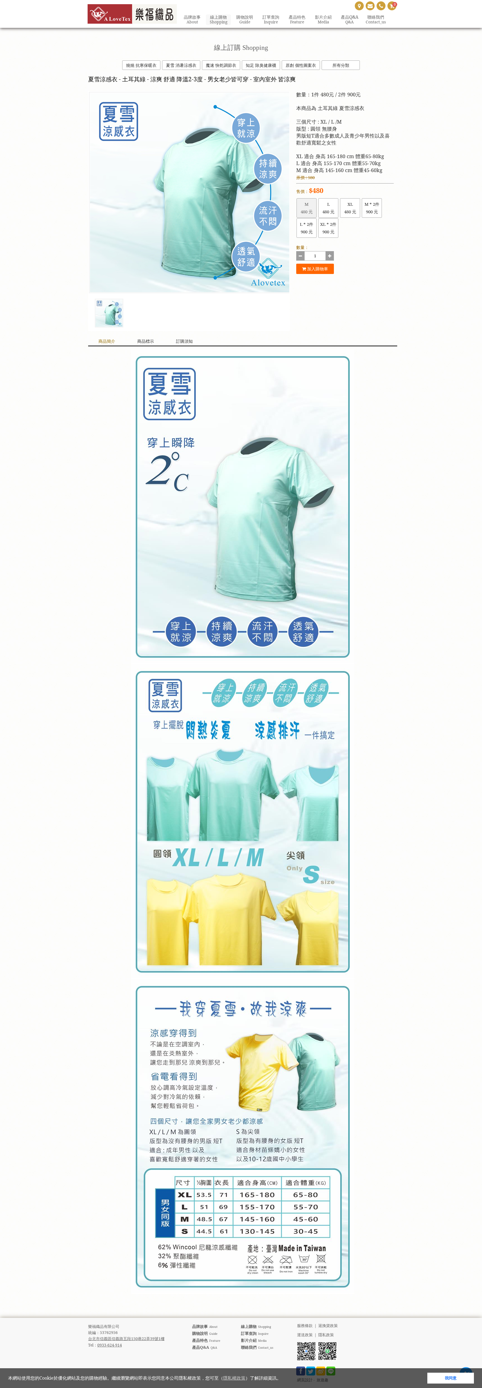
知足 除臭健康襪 (261, 65)
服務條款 (305, 1325)
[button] (283, 1379)
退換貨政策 (328, 1325)
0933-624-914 (109, 1345)
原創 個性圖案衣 (301, 65)
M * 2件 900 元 (372, 207)
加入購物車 (317, 268)
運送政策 (305, 1335)
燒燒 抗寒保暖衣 (141, 65)
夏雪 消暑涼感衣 (181, 65)
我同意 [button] (451, 1377)
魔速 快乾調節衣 (221, 65)
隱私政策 (326, 1335)
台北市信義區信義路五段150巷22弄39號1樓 (126, 1338)
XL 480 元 (350, 207)
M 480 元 (307, 207)
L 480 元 (328, 207)
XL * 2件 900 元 (328, 227)
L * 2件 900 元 (306, 227)
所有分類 (340, 65)
